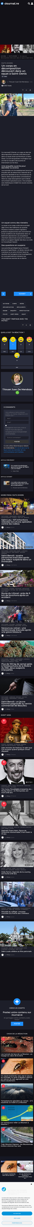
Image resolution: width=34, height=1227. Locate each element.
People (3, 868)
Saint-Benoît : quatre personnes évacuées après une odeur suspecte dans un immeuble (16, 558)
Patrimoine (17, 744)
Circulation (25, 588)
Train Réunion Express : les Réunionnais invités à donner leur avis (17, 1145)
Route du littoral (24, 589)
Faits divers (7, 63)
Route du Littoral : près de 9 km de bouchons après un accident (15, 595)
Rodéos (14, 517)
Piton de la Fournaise (7, 625)
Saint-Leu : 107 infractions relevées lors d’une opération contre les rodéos (16, 522)
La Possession (5, 589)
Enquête (13, 310)
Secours (22, 552)
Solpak (11, 828)
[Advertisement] (17, 26)
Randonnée (18, 625)
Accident (12, 588)
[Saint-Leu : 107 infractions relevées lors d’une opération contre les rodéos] (17, 506)
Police (5, 314)
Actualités (4, 947)
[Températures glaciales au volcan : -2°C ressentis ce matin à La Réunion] (17, 1091)
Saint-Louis (19, 949)
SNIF (17, 367)
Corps (14, 303)
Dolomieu (12, 624)
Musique (17, 869)
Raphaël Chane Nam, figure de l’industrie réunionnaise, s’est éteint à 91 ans (16, 832)
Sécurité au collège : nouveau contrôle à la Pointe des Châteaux (15, 912)
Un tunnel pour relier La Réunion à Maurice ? (15, 1123)
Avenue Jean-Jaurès (14, 551)
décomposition (8, 307)
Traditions (20, 745)
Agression (12, 697)
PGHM (24, 624)
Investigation (24, 310)
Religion (23, 744)
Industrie (17, 827)
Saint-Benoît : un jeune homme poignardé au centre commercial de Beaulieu (16, 703)
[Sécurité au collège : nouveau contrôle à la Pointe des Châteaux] (17, 894)
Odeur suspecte (6, 552)
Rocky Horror (5, 787)
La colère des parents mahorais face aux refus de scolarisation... (20, 483)
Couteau (24, 697)
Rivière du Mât (5, 660)
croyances (10, 744)
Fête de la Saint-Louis (20, 947)
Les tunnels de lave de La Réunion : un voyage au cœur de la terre (16, 1055)
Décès (22, 303)
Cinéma (10, 785)
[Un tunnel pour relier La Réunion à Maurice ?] (17, 1113)
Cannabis (11, 659)
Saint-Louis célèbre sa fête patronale (16, 951)
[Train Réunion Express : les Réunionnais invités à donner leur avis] (17, 1135)
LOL (21, 351)
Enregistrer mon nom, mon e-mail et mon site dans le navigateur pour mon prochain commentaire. (16, 431)
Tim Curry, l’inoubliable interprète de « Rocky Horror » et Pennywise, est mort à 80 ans (16, 791)
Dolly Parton (20, 868)
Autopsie (6, 303)
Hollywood (20, 785)
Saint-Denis (14, 314)
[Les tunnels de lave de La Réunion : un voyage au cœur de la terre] (17, 1044)
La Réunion (24, 551)
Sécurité (26, 517)
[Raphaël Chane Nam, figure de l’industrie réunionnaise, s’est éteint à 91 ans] (17, 813)
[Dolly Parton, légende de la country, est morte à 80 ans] (17, 854)
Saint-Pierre (5, 828)
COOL (29, 351)
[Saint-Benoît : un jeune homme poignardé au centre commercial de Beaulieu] (17, 686)
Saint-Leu (20, 517)
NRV (13, 351)
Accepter (17, 1213)
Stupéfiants (24, 909)
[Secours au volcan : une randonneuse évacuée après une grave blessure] (17, 614)
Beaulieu (18, 697)
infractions (21, 516)
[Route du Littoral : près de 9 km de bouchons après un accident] (17, 578)
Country (8, 868)
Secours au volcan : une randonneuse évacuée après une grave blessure (16, 630)
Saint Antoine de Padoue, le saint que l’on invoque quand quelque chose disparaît (16, 749)
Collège (9, 908)
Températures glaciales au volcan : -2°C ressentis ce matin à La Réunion (17, 1101)
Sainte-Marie (14, 660)
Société (3, 744)
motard (13, 589)
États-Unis (4, 869)
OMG (4, 351)
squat (24, 314)
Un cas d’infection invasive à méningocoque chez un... (25, 1176)
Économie (10, 827)
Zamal (17, 661)
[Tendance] (4, 721)
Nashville (23, 869)
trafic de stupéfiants (7, 661)
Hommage (4, 785)
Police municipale (6, 517)
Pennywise (27, 785)
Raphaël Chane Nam (25, 827)
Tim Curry (13, 787)
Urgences (4, 553)
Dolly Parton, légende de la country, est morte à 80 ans (16, 873)
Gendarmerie (13, 516)
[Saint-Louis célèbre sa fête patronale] (17, 933)
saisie (20, 660)
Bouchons (18, 588)
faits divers (4, 698)
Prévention (4, 909)
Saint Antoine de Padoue (8, 745)
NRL (17, 589)
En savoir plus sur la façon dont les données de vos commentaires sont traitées (16, 450)
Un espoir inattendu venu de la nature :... (9, 1174)
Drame (5, 310)
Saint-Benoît (15, 552)
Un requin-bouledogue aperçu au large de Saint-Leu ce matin (20, 467)
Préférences (17, 1223)
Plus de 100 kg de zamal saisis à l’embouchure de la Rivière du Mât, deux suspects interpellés (16, 667)
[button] (31, 1184)
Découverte (21, 307)
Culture (11, 947)
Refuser (17, 1218)
